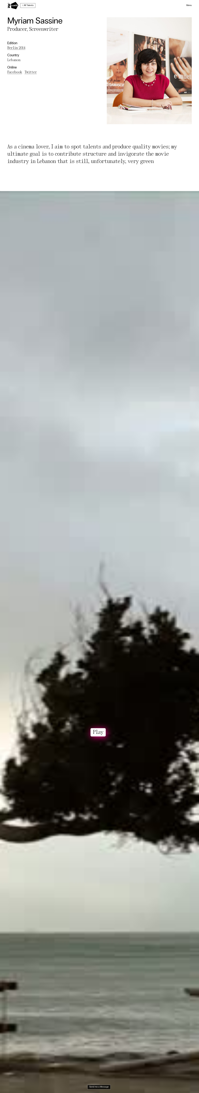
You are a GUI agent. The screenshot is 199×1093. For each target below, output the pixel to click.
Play (98, 732)
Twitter (31, 72)
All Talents (29, 5)
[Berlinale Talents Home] (12, 5)
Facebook (14, 72)
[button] (189, 5)
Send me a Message (99, 1087)
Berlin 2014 (16, 48)
